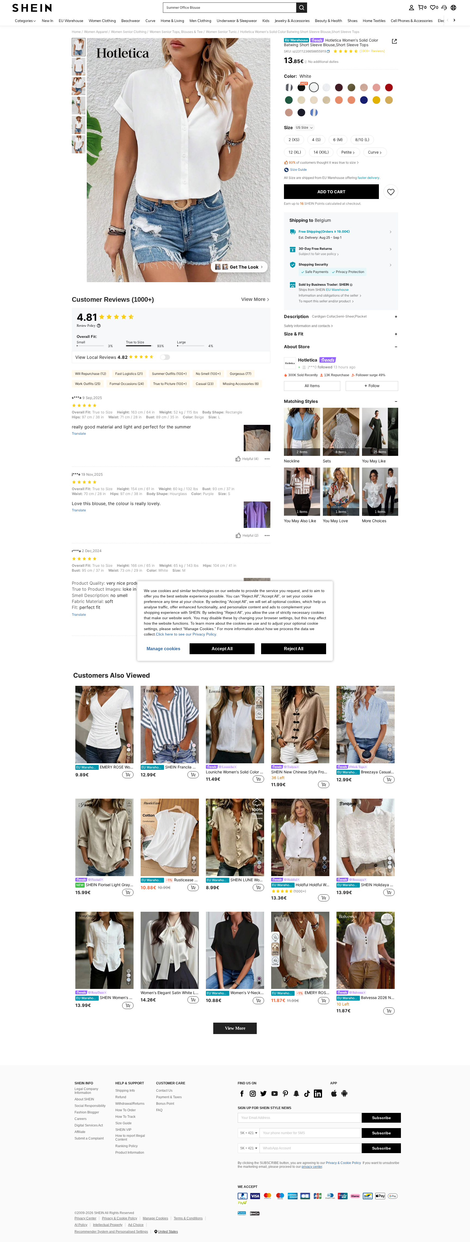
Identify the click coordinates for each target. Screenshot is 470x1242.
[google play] (344, 1096)
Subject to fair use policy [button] (317, 254)
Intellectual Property (107, 1225)
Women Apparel (96, 32)
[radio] (289, 87)
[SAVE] (391, 192)
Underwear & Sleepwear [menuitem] (237, 20)
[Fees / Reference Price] (305, 62)
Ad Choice (136, 1225)
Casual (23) (205, 384)
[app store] (334, 1096)
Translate (79, 433)
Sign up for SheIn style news (264, 1108)
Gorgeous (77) (240, 374)
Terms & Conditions (188, 1218)
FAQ (159, 1110)
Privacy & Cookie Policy (343, 1163)
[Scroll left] (448, 20)
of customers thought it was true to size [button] (322, 162)
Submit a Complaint (89, 1138)
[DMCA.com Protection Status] (254, 1213)
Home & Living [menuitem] (172, 20)
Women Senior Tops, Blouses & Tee (176, 32)
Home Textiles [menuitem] (374, 20)
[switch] (165, 357)
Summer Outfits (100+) (169, 374)
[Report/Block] (267, 459)
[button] (444, 7)
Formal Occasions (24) (127, 384)
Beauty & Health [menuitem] (328, 20)
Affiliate (80, 1132)
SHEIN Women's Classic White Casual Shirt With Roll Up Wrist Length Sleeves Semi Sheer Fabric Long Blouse (105, 997)
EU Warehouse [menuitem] (71, 20)
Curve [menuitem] (150, 20)
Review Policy (86, 326)
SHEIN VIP (123, 1130)
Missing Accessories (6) (241, 384)
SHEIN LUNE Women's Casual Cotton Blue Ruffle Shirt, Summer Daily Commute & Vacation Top (235, 880)
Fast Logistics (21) (129, 374)
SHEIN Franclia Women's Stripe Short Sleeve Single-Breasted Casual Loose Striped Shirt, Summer (170, 767)
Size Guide (123, 1123)
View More (235, 1028)
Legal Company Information (86, 1091)
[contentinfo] (319, 1199)
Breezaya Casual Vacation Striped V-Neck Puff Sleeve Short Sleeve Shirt (366, 772)
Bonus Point (165, 1104)
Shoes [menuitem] (352, 20)
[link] (422, 7)
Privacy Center (85, 1218)
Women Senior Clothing (128, 32)
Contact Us (164, 1090)
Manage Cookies (155, 1218)
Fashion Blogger (87, 1112)
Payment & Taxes (169, 1097)
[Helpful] (238, 459)
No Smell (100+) (208, 374)
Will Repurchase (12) (90, 374)
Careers (80, 1119)
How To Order (125, 1110)
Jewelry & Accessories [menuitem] (292, 20)
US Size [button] (302, 128)
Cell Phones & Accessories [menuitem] (411, 20)
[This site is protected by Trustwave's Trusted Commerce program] (242, 1213)
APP (333, 1083)
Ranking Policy (126, 1146)
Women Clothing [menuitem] (102, 20)
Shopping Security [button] (313, 264)
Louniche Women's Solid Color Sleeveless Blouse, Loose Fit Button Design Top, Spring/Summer (235, 772)
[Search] (301, 7)
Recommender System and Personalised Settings (111, 1232)
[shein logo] (32, 7)
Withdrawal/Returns (129, 1104)
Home (76, 32)
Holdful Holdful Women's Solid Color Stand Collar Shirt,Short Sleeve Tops (300, 885)
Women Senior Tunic (221, 32)
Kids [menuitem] (265, 20)
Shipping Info (125, 1090)
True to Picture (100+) (170, 384)
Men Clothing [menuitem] (200, 20)
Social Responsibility (90, 1106)
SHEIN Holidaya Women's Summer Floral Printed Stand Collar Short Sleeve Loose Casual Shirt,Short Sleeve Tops (366, 885)
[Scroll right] (454, 20)
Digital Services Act (89, 1125)
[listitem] (302, 432)
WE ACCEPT (247, 1187)
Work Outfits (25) (87, 384)
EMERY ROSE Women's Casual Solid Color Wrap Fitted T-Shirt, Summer (105, 767)
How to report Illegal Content (130, 1137)
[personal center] (411, 7)
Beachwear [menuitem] (130, 20)
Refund (120, 1097)
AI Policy (81, 1225)
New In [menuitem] (47, 20)
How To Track (125, 1117)
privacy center (312, 1167)
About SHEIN (84, 1099)
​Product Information (129, 1152)
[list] (281, 1094)
